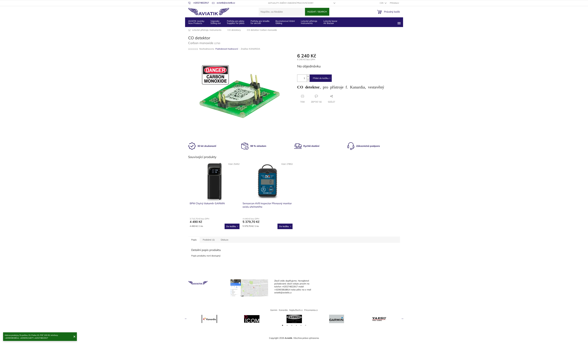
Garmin (273, 310)
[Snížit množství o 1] (308, 80)
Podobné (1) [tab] (209, 239)
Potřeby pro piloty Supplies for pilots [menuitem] (235, 22)
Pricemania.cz (311, 310)
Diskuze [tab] (224, 239)
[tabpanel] (209, 319)
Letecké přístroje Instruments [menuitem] (309, 22)
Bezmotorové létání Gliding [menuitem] (285, 22)
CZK (382, 3)
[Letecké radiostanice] (251, 319)
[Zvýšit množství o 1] (308, 76)
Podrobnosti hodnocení (226, 48)
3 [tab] (291, 325)
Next (402, 318)
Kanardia (283, 310)
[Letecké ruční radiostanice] (379, 319)
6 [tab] (305, 325)
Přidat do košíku (321, 78)
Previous (185, 318)
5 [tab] (301, 325)
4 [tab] (296, 325)
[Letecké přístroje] (294, 319)
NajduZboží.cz (296, 310)
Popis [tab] (194, 239)
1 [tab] (282, 325)
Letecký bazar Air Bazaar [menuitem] (330, 22)
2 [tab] (287, 325)
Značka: (250, 48)
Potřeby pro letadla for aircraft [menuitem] (260, 22)
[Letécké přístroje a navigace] (336, 319)
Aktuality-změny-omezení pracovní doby (290, 3)
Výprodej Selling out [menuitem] (215, 22)
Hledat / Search (317, 11)
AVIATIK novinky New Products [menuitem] (196, 22)
